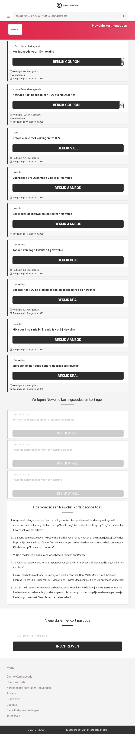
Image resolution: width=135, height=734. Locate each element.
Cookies (12, 704)
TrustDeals (13, 716)
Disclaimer (13, 699)
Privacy (11, 693)
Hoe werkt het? (16, 682)
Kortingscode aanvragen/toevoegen (29, 688)
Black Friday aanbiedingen (23, 710)
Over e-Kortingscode (19, 676)
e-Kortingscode (56, 729)
